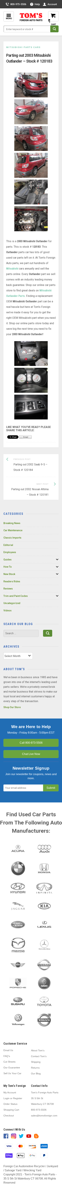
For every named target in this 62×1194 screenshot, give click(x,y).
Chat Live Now (31, 754)
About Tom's (37, 1050)
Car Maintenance (12, 530)
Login (6, 1098)
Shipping (35, 1062)
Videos (7, 610)
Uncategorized (11, 603)
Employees (9, 552)
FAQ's (6, 1056)
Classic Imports (12, 537)
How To (7, 566)
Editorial (8, 545)
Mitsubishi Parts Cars (23, 47)
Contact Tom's (38, 1056)
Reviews (8, 588)
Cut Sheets (9, 1061)
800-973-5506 (18, 4)
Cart (50, 19)
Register (17, 1098)
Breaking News (11, 523)
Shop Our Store (12, 707)
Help (37, 4)
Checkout (8, 1115)
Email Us (8, 1050)
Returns (35, 1067)
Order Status (10, 1104)
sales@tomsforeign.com (44, 1115)
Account (52, 4)
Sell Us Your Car (12, 1073)
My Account (9, 1092)
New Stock (9, 574)
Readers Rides (11, 581)
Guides (7, 559)
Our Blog (36, 1073)
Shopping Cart (11, 1109)
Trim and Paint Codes (15, 596)
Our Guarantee (11, 1067)
